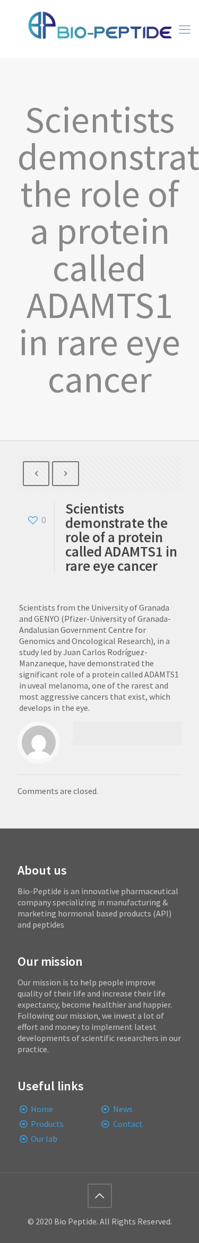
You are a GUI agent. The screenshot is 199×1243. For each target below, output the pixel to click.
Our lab (44, 1138)
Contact (128, 1123)
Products (47, 1123)
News (123, 1109)
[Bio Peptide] (99, 29)
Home (42, 1109)
